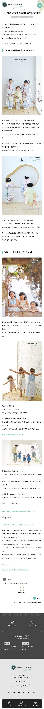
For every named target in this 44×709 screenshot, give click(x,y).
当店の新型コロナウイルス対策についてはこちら (17, 525)
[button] (12, 8)
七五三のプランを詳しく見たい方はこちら (15, 570)
